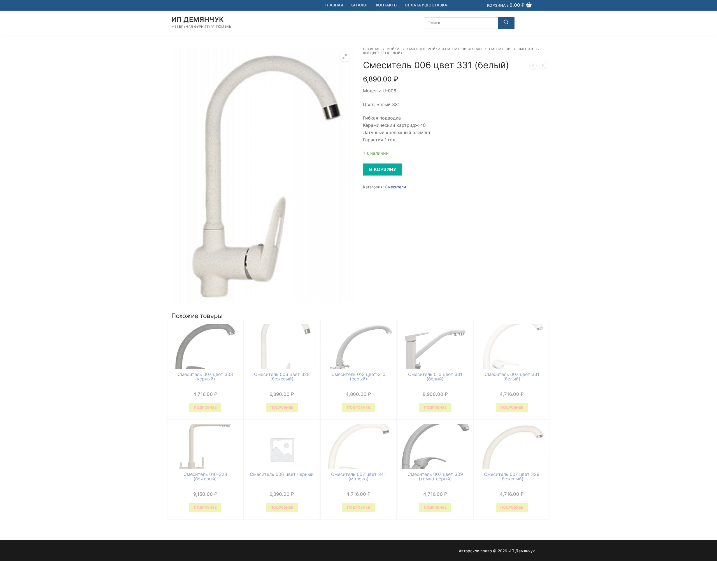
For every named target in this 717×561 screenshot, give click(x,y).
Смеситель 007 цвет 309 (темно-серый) (435, 476)
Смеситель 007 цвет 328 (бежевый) (511, 476)
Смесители (500, 49)
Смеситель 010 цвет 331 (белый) (435, 376)
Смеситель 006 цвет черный (282, 474)
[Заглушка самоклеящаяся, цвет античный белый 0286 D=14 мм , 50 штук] (533, 66)
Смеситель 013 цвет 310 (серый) (358, 376)
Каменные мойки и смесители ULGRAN (444, 49)
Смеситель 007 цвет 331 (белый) (512, 376)
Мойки (393, 49)
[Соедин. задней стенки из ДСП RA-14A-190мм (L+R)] (542, 66)
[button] (345, 57)
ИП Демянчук (197, 19)
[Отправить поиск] (506, 23)
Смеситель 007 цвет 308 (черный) (205, 376)
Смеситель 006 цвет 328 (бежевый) (282, 376)
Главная (371, 49)
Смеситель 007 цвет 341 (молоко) (358, 476)
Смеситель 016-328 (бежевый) (205, 476)
